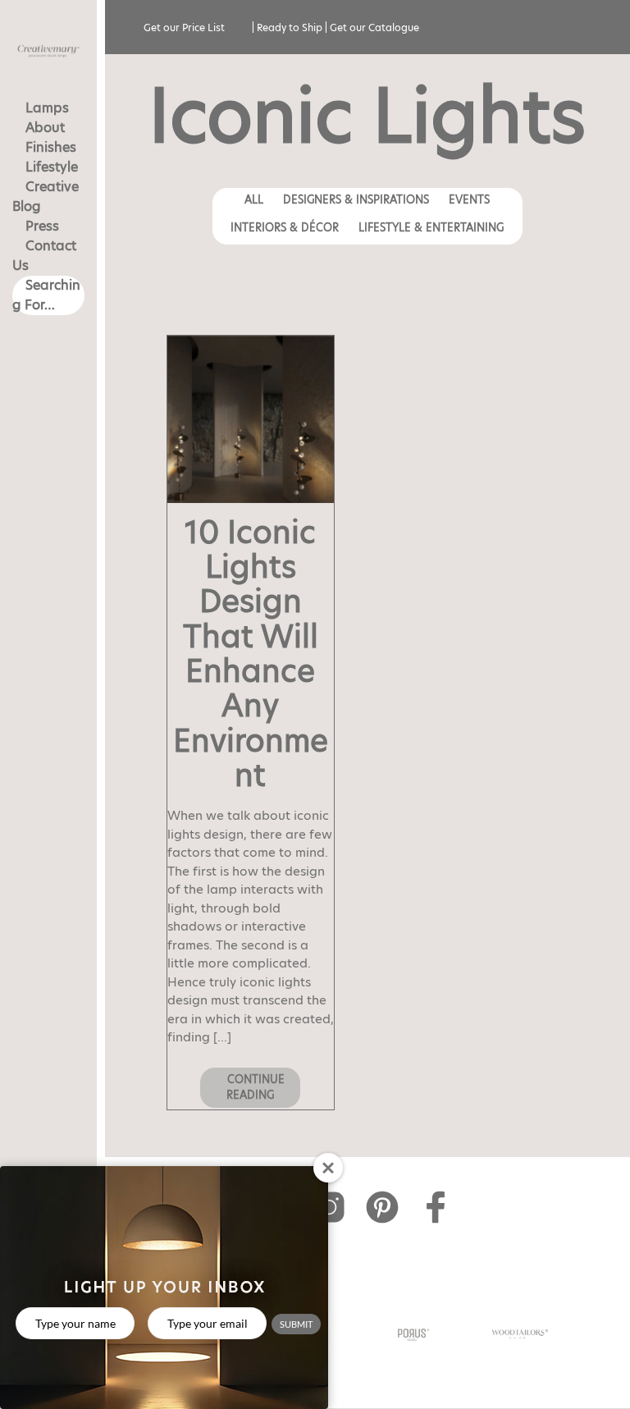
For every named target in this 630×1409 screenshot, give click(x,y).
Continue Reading (254, 1087)
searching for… (46, 295)
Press (42, 226)
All (253, 199)
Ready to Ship (289, 27)
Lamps (47, 107)
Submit (296, 1324)
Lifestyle (51, 167)
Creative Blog (45, 196)
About (45, 127)
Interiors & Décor (285, 227)
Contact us (44, 255)
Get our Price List (184, 27)
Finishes (50, 147)
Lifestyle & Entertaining (431, 227)
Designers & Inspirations (356, 199)
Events (469, 199)
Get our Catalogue (374, 27)
